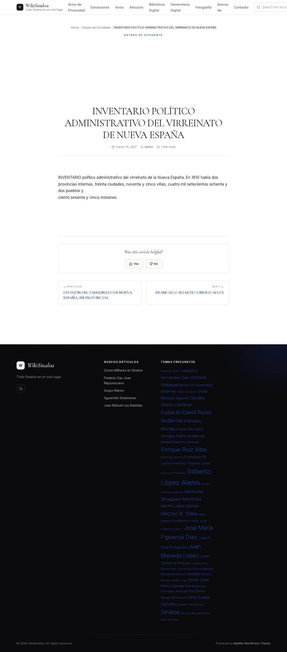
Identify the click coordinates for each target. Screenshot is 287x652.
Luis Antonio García (189, 568)
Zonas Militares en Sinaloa (123, 370)
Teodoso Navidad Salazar (195, 613)
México (206, 574)
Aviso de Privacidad (76, 7)
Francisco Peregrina (173, 473)
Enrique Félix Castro (189, 429)
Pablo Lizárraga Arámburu (180, 586)
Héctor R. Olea (179, 513)
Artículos (136, 7)
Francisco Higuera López (191, 463)
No (156, 263)
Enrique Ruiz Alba (184, 449)
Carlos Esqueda (186, 391)
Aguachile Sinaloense (120, 398)
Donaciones (100, 7)
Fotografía (204, 7)
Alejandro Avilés (170, 371)
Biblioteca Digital (157, 7)
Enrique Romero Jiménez (180, 442)
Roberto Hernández (190, 604)
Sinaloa (170, 612)
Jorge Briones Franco (184, 520)
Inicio (119, 7)
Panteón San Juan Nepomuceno (117, 380)
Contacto (241, 7)
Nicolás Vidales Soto (174, 580)
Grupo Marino (114, 390)
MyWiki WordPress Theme (252, 643)
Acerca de (222, 7)
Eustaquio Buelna (172, 457)
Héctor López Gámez (180, 506)
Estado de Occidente (97, 27)
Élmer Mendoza (170, 619)
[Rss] (21, 388)
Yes (136, 263)
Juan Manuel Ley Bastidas (123, 405)
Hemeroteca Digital (180, 7)
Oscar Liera (198, 579)
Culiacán (171, 412)
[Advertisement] (143, 71)
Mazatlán (193, 574)
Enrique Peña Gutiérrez (183, 435)
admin (149, 146)
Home (75, 27)
